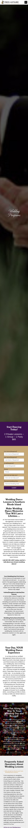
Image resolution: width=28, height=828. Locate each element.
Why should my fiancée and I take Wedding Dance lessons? (14, 771)
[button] (14, 772)
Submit (14, 487)
